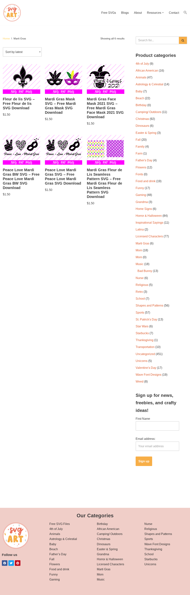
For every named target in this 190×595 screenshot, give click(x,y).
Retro (139, 291)
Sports (140, 312)
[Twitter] (11, 563)
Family (140, 146)
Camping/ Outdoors (148, 112)
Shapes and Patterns (149, 305)
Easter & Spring (146, 132)
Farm (139, 153)
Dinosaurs (142, 125)
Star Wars (142, 326)
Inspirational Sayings (149, 222)
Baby (139, 91)
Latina (140, 229)
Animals (141, 77)
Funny (140, 188)
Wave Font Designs (148, 374)
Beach (140, 98)
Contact (174, 12)
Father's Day (144, 160)
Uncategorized (145, 354)
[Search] (183, 40)
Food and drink (145, 181)
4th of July (142, 63)
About (138, 12)
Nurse (140, 278)
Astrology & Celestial (149, 84)
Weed (139, 381)
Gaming (141, 194)
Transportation (145, 347)
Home (6, 38)
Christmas (142, 118)
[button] (163, 12)
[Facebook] (4, 563)
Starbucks (142, 333)
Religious (142, 284)
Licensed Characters (149, 236)
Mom (139, 250)
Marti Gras (142, 243)
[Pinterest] (17, 563)
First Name (143, 418)
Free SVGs (108, 12)
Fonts (139, 174)
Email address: (145, 438)
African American (147, 70)
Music (139, 264)
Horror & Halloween (149, 215)
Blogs (125, 12)
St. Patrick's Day (146, 319)
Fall (138, 139)
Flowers (141, 167)
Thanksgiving (144, 340)
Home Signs (144, 208)
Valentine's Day (146, 367)
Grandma (142, 202)
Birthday (141, 105)
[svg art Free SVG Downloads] (12, 12)
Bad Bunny (144, 270)
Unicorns (142, 360)
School (140, 298)
